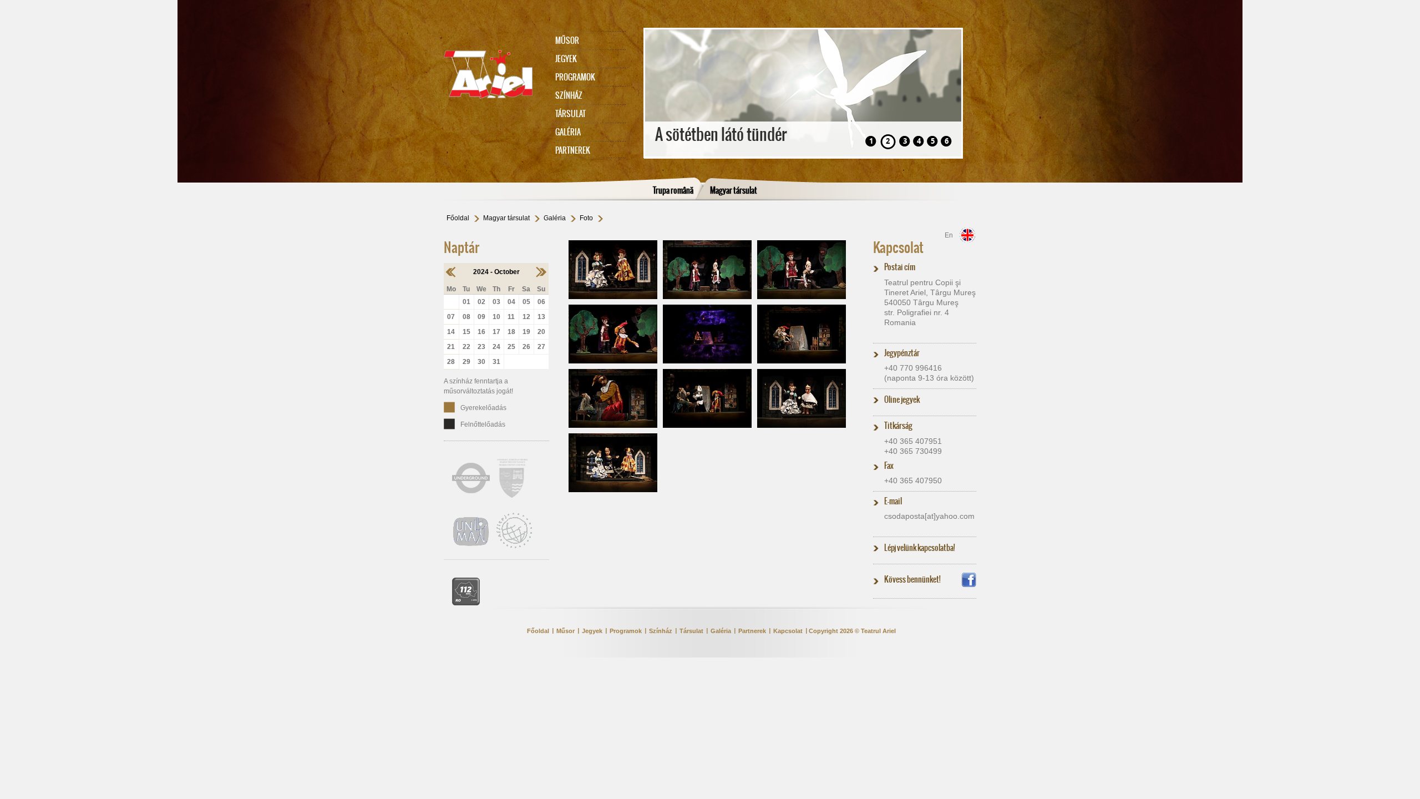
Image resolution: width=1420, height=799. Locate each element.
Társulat (570, 114)
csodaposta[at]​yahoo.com (929, 516)
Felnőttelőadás (482, 424)
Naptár (461, 247)
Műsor (567, 40)
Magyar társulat (733, 190)
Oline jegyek (902, 399)
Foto (586, 218)
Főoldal (458, 218)
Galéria (568, 132)
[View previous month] (451, 272)
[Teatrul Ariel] (494, 74)
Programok (575, 77)
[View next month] (541, 272)
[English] (967, 235)
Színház (568, 95)
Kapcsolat (898, 247)
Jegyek (566, 59)
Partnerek (572, 150)
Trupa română (673, 190)
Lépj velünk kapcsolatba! (919, 548)
